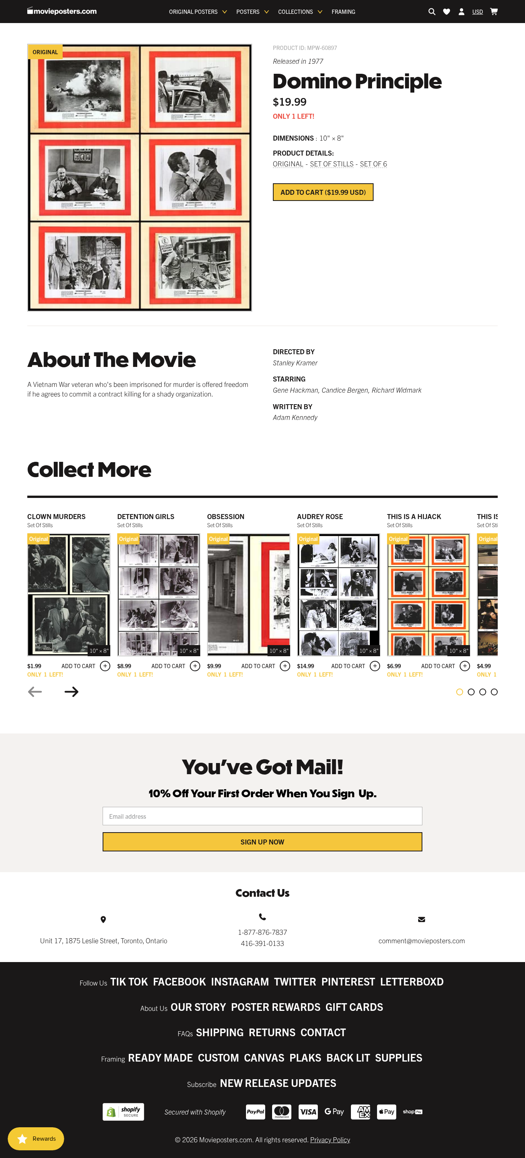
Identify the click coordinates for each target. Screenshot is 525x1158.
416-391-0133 (262, 943)
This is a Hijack (414, 516)
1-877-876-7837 (262, 931)
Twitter (295, 981)
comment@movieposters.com (422, 940)
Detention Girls (145, 516)
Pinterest (348, 981)
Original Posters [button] (193, 11)
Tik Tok (129, 981)
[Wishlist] (446, 11)
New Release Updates (278, 1082)
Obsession (225, 516)
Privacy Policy (330, 1139)
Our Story (198, 1006)
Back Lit (348, 1057)
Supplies (398, 1057)
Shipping (220, 1032)
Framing (344, 11)
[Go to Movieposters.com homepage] (61, 11)
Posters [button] (247, 11)
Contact (323, 1032)
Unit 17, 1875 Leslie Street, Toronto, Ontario (103, 940)
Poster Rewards (276, 1006)
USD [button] (477, 11)
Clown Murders (56, 516)
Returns (272, 1032)
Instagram (240, 981)
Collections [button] (295, 11)
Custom (218, 1057)
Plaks (305, 1057)
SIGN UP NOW (262, 841)
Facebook (179, 981)
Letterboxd (412, 981)
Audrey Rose (320, 516)
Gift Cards (354, 1006)
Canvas (264, 1057)
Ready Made (160, 1057)
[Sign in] (461, 11)
